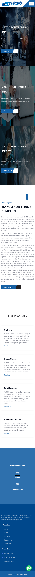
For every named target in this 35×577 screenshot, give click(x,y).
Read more (8, 51)
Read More (8, 287)
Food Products (10, 388)
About (6, 533)
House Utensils (11, 359)
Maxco (25, 574)
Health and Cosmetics (14, 419)
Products (7, 536)
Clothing (8, 330)
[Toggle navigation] (31, 3)
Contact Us (7, 543)
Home (6, 529)
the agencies (8, 540)
